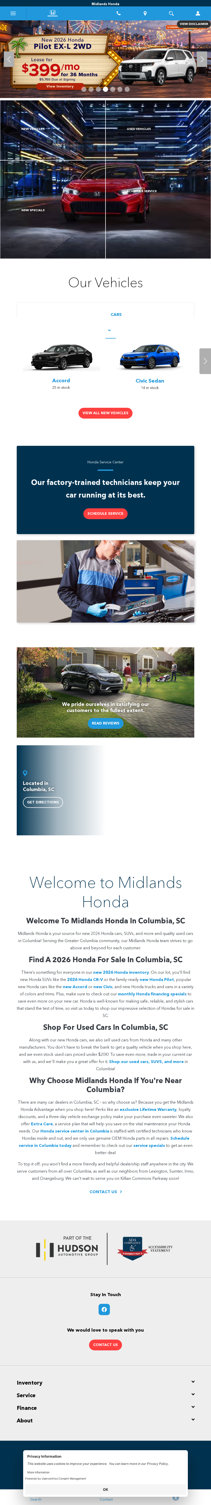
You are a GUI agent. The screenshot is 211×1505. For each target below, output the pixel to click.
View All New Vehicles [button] (105, 413)
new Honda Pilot (157, 980)
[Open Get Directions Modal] (145, 13)
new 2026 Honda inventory (121, 973)
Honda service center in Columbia (74, 1131)
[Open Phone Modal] (119, 13)
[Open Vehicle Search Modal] (171, 13)
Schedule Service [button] (105, 514)
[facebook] (104, 1309)
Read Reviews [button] (105, 723)
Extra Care (42, 1124)
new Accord (75, 987)
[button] (83, 89)
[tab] (111, 323)
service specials (149, 1146)
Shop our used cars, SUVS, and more (146, 1062)
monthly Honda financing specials (152, 994)
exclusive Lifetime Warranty (148, 1110)
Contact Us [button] (105, 1345)
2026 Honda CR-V (85, 980)
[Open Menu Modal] (13, 13)
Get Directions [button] (43, 802)
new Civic (102, 987)
